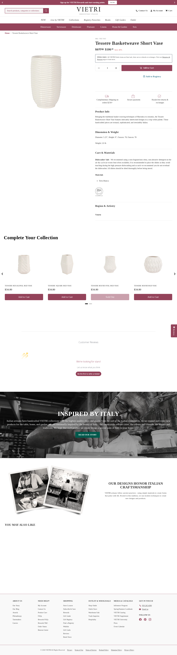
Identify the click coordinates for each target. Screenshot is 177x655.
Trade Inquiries (93, 616)
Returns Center (43, 630)
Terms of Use (79, 650)
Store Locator (68, 605)
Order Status (42, 626)
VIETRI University (120, 619)
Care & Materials (105, 152)
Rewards (66, 612)
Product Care (42, 612)
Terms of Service (91, 650)
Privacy (69, 650)
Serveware (61, 27)
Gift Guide (67, 616)
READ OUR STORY (88, 435)
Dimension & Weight (107, 132)
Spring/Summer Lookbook (123, 609)
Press (115, 623)
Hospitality (92, 619)
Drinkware (76, 27)
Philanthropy (17, 616)
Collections (74, 20)
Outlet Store (92, 609)
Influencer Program (121, 605)
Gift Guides (120, 20)
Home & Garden (119, 27)
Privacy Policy (129, 650)
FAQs (40, 616)
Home (7, 33)
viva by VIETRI (57, 20)
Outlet (133, 20)
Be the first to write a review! (88, 374)
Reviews (66, 633)
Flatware (91, 27)
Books (108, 20)
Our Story (16, 605)
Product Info (102, 111)
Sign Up (114, 2)
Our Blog (16, 609)
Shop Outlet (92, 605)
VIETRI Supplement (121, 616)
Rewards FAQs (43, 619)
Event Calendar (119, 626)
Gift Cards (67, 630)
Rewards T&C (43, 623)
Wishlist (66, 626)
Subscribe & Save (69, 609)
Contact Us (42, 609)
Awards (15, 612)
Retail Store (67, 637)
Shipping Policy (116, 650)
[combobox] (27, 10)
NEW (43, 20)
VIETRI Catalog (119, 612)
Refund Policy (104, 650)
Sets (135, 27)
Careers (15, 623)
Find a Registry (68, 623)
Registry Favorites (92, 20)
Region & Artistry (105, 205)
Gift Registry (67, 619)
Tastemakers (17, 619)
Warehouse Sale (93, 612)
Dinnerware (45, 27)
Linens (103, 27)
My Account (42, 605)
